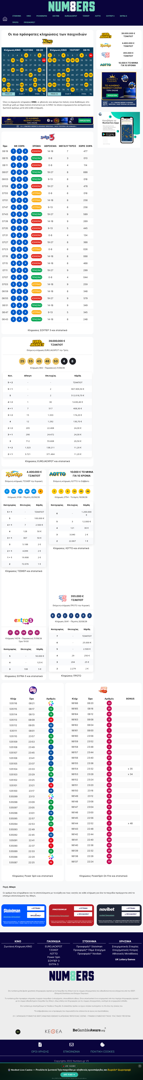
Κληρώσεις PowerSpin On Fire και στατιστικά (103, 875)
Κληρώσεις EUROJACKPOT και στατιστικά (47, 461)
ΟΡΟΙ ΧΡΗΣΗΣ (40, 1051)
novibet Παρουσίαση (106, 915)
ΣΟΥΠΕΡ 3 (110, 16)
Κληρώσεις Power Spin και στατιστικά (32, 875)
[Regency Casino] (47, 127)
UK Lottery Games (125, 959)
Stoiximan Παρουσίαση (11, 917)
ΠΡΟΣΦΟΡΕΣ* (29, 22)
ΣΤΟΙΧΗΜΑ (16, 16)
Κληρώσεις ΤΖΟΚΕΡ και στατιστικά (23, 571)
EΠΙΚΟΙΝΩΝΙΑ (71, 1051)
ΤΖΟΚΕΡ (86, 16)
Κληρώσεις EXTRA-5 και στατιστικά (24, 676)
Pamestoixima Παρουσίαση (59, 916)
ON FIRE (56, 16)
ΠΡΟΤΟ (15, 22)
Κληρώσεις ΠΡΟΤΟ (71, 675)
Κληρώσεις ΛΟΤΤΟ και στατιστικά (71, 548)
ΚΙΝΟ (29, 16)
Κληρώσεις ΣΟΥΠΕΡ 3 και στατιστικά (47, 330)
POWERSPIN (41, 16)
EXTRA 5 (123, 16)
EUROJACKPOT (71, 16)
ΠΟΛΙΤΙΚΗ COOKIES (102, 1051)
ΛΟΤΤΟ (98, 16)
